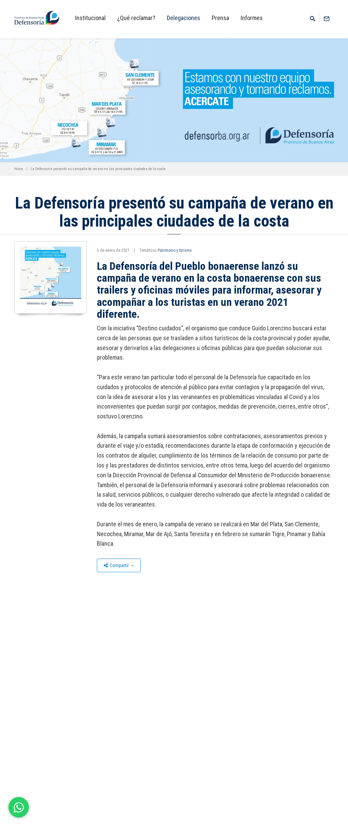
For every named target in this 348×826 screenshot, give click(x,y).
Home (18, 169)
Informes (252, 17)
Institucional (90, 17)
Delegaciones (183, 17)
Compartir (119, 565)
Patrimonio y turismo (175, 250)
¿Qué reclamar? (136, 17)
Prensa (220, 17)
